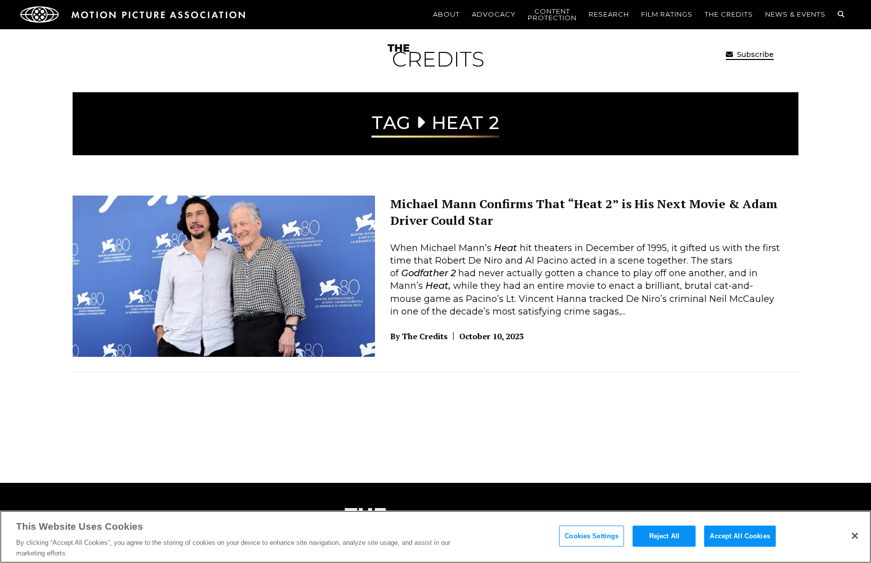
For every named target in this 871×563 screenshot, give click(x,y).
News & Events (795, 14)
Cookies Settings (591, 536)
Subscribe (754, 54)
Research (609, 14)
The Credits (729, 14)
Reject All (664, 536)
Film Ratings (667, 14)
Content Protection (552, 14)
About (446, 14)
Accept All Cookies (740, 536)
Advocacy (494, 14)
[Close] (855, 536)
